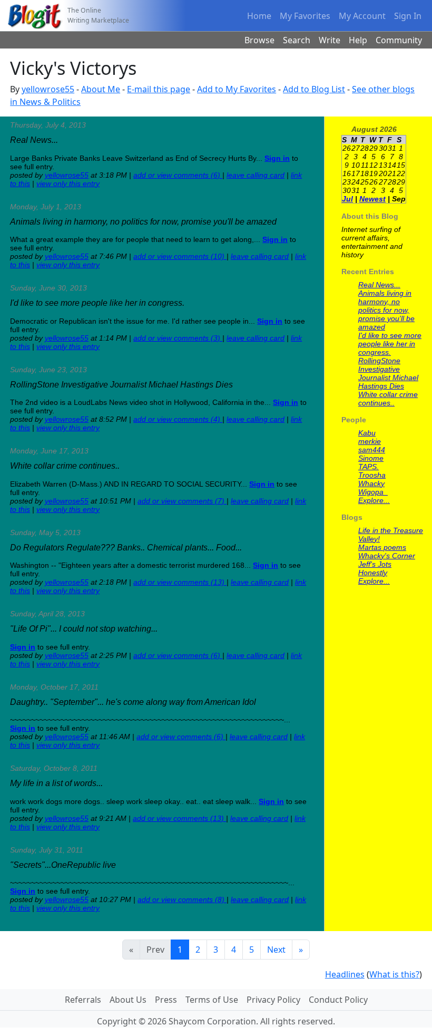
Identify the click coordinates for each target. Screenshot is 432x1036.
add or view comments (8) (182, 899)
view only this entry (68, 183)
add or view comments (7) (182, 501)
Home (259, 16)
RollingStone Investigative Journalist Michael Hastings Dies (388, 373)
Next (276, 949)
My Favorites (305, 16)
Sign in (277, 158)
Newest (372, 199)
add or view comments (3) (177, 338)
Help (358, 40)
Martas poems (382, 547)
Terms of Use (211, 999)
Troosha (372, 475)
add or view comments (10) (180, 256)
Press (166, 999)
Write (329, 40)
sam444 (371, 450)
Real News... (379, 284)
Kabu (367, 433)
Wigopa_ (373, 492)
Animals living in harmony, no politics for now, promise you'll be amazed (386, 310)
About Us (128, 999)
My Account (362, 16)
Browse (259, 40)
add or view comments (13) (180, 582)
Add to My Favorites (236, 89)
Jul (347, 199)
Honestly (372, 572)
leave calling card (255, 175)
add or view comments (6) (177, 175)
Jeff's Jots (374, 564)
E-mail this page (158, 89)
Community (399, 40)
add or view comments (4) (177, 419)
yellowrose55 (48, 89)
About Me (100, 89)
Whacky (371, 483)
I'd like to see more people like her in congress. (389, 343)
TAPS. (368, 466)
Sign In (407, 16)
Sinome (371, 458)
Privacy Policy (273, 999)
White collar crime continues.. (388, 398)
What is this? (394, 974)
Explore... (374, 500)
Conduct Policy (338, 999)
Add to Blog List (314, 89)
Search (296, 40)
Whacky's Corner (386, 555)
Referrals (83, 999)
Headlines (345, 974)
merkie (369, 441)
